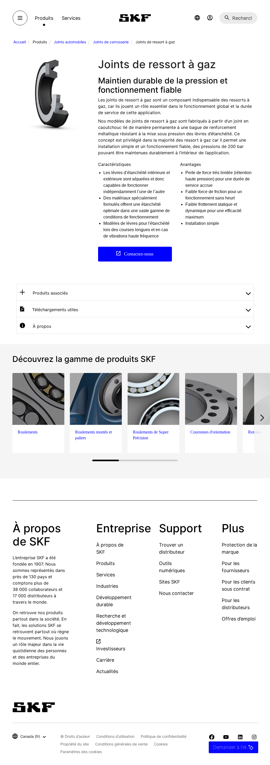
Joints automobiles (70, 42)
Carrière (105, 660)
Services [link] (71, 18)
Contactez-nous (138, 253)
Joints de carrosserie (111, 42)
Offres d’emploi (238, 619)
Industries (107, 586)
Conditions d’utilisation (115, 736)
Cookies (161, 744)
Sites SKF (169, 582)
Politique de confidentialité (163, 736)
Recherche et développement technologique (113, 623)
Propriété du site (74, 744)
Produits (105, 563)
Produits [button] (44, 18)
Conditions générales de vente (121, 744)
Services (105, 574)
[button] (197, 18)
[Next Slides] (262, 418)
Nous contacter (176, 593)
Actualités (107, 671)
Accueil (19, 42)
